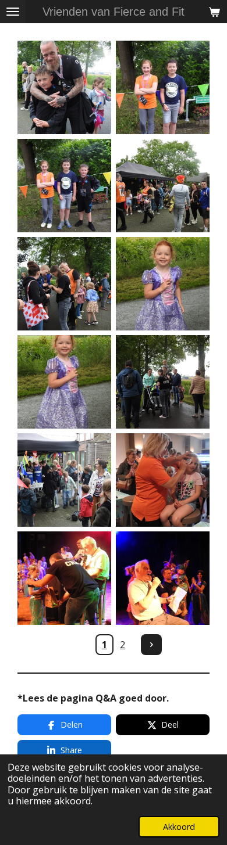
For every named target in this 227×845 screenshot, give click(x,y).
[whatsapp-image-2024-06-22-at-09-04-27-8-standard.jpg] (163, 185)
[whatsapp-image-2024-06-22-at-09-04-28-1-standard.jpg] (64, 87)
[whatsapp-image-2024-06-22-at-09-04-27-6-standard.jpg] (163, 284)
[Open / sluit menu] (13, 11)
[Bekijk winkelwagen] (214, 11)
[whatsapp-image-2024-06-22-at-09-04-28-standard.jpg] (163, 87)
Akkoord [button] (179, 826)
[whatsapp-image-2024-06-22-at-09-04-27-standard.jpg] (163, 578)
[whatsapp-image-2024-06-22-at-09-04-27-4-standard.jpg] (163, 382)
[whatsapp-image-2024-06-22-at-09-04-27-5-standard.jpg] (64, 382)
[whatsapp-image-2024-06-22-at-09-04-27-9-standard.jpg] (64, 185)
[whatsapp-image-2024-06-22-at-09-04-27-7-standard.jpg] (64, 284)
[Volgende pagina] (151, 644)
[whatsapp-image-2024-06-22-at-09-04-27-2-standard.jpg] (163, 480)
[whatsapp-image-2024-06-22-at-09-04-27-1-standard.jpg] (64, 578)
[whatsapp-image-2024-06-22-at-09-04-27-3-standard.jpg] (64, 480)
